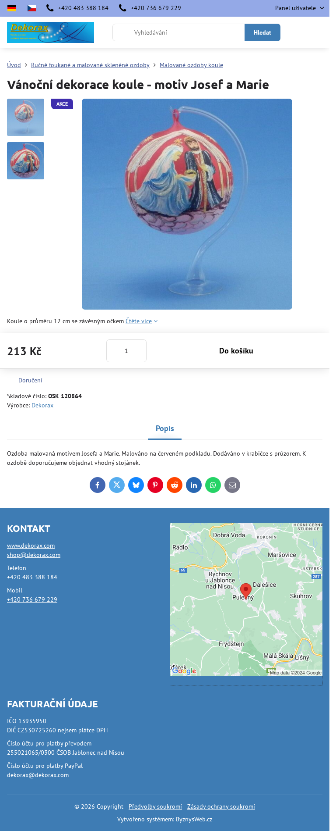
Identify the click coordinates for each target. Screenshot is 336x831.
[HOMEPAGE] (31, 8)
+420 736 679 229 (32, 599)
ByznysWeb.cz (194, 819)
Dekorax (42, 405)
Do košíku (236, 351)
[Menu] (318, 32)
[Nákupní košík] (297, 32)
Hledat (262, 32)
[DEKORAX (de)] (14, 8)
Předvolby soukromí (155, 806)
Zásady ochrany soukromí (221, 806)
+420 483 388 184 (32, 577)
